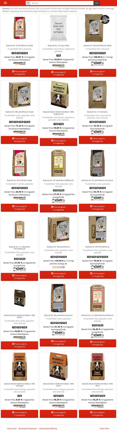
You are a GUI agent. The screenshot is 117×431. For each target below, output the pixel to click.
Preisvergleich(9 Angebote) (98, 140)
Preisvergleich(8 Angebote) (20, 140)
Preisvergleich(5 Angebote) (59, 208)
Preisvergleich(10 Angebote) (98, 207)
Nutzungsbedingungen (27, 428)
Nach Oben (104, 428)
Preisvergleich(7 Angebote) (98, 72)
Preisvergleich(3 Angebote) (20, 72)
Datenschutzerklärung (48, 428)
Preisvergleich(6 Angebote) (59, 342)
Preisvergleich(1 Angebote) (59, 73)
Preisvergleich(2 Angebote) (59, 142)
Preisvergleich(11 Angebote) (98, 274)
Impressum (12, 428)
